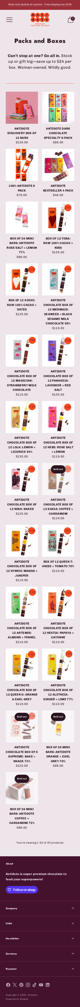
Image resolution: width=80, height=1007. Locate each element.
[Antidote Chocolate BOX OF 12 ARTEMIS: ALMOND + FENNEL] (22, 603)
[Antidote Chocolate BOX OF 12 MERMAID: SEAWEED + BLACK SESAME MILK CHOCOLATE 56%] (58, 279)
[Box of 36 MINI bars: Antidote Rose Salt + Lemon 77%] (22, 218)
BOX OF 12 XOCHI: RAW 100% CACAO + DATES (22, 304)
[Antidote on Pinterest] (21, 985)
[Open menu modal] (9, 19)
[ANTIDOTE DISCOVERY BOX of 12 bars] (22, 108)
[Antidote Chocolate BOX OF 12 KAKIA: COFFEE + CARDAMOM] (58, 479)
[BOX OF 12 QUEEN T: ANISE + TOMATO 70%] (58, 541)
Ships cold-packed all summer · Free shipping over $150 (40, 4)
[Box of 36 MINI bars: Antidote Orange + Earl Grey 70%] (58, 726)
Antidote (32, 995)
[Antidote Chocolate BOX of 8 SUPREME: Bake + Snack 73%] (22, 726)
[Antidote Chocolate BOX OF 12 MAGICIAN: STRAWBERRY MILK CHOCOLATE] (22, 350)
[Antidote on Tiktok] (34, 985)
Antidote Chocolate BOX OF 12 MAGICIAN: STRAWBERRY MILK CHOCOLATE (22, 380)
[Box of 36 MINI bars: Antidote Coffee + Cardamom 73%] (22, 788)
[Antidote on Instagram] (27, 985)
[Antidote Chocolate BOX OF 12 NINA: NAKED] (22, 479)
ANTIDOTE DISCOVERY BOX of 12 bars (21, 133)
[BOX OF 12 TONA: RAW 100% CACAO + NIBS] (58, 218)
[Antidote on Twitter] (14, 985)
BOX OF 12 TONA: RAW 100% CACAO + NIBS (58, 243)
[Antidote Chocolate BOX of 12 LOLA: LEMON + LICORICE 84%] (22, 417)
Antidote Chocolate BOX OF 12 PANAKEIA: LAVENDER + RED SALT (58, 380)
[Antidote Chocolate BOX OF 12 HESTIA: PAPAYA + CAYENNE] (58, 603)
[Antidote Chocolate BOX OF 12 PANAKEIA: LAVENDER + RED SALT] (58, 350)
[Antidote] (40, 19)
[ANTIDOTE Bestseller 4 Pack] (58, 165)
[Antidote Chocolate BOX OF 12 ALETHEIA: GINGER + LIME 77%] (58, 664)
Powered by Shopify (17, 999)
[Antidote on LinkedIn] (47, 985)
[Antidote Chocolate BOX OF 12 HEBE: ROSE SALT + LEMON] (58, 417)
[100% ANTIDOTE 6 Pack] (22, 165)
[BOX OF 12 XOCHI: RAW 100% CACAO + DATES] (22, 279)
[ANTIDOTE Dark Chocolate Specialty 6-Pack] (58, 108)
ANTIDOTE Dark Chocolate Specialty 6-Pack (58, 133)
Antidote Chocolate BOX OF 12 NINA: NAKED (22, 504)
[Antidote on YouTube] (41, 985)
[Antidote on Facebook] (8, 985)
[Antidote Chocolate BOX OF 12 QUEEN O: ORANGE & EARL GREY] (22, 664)
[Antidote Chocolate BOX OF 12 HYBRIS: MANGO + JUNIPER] (22, 541)
